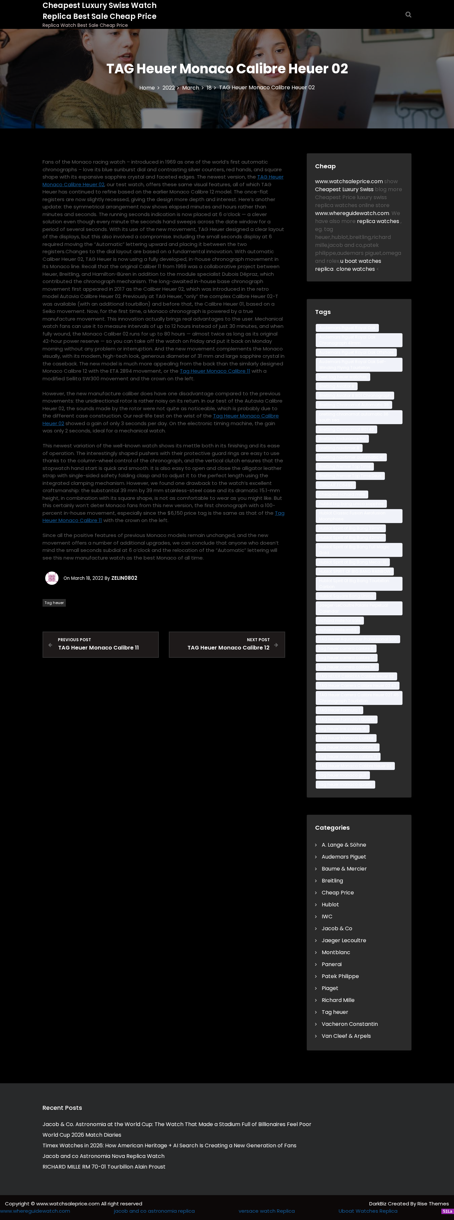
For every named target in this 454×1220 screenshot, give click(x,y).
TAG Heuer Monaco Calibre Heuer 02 (355, 766)
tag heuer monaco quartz (345, 784)
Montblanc (336, 952)
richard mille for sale (340, 620)
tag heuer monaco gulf (343, 775)
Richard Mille (338, 1000)
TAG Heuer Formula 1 (339, 710)
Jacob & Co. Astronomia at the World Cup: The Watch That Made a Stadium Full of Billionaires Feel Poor (177, 1124)
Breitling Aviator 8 (336, 386)
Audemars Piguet (344, 857)
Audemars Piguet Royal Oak (347, 328)
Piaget (330, 988)
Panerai (332, 964)
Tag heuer (54, 602)
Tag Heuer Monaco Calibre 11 (215, 370)
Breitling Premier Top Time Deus (350, 476)
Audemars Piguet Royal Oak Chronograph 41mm (347, 340)
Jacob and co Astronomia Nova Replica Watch (104, 1156)
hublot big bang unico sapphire (351, 503)
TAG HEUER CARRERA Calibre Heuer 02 (356, 676)
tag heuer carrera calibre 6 (346, 648)
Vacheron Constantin (350, 1024)
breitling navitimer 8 (339, 448)
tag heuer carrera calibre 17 (346, 657)
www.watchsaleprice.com (349, 181)
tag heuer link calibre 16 (342, 728)
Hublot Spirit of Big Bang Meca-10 (353, 562)
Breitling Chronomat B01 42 (346, 429)
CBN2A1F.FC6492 (336, 485)
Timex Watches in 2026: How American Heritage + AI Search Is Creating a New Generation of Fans (169, 1145)
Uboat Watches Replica (368, 1210)
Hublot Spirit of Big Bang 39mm (351, 528)
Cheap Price (338, 892)
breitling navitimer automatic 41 (351, 457)
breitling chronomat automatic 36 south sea (354, 417)
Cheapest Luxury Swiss (345, 189)
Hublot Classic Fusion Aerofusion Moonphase (352, 516)
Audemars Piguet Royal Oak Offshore (356, 352)
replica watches (378, 221)
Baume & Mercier (344, 869)
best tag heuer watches (343, 377)
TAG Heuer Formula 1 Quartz (346, 719)
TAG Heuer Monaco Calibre (346, 738)
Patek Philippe (340, 976)
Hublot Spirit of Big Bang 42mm (351, 537)
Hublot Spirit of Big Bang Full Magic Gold (354, 550)
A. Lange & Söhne (344, 845)
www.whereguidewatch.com (352, 213)
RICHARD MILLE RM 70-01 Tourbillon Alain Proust (104, 1167)
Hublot (330, 904)
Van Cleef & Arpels (346, 1036)
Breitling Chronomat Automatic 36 (354, 405)
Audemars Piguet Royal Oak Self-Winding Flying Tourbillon (352, 364)
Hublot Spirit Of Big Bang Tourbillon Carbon (354, 583)
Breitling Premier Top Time (345, 466)
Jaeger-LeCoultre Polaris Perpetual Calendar (353, 608)
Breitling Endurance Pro (342, 438)
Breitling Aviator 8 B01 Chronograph (355, 395)
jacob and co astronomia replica (154, 1210)
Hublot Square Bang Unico (346, 596)
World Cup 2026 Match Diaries (82, 1135)
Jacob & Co (337, 928)
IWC (327, 916)
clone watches (356, 269)
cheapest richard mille (342, 494)
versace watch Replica (267, 1210)
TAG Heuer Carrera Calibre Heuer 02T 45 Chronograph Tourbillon (359, 698)
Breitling (332, 880)
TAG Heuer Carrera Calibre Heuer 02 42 (357, 685)
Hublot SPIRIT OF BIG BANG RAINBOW (355, 571)
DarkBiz (378, 1203)
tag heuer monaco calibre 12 (348, 756)
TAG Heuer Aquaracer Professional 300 (358, 639)
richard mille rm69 (338, 630)
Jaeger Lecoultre (344, 940)
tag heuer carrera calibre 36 (347, 667)
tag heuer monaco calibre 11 (347, 747)
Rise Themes (433, 1203)
